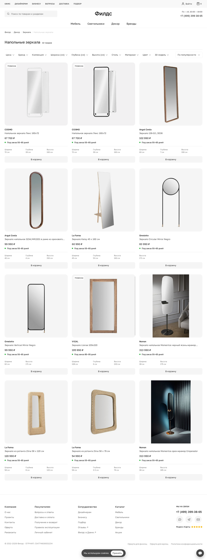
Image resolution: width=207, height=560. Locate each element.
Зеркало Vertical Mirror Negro (20, 345)
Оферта (9, 527)
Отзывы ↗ (83, 527)
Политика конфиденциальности (186, 544)
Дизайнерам (21, 4)
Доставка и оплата (44, 517)
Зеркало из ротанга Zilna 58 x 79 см (91, 451)
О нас (8, 512)
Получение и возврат (46, 522)
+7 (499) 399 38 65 (191, 15)
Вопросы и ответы (44, 512)
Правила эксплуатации (47, 527)
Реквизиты (10, 532)
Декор (115, 23)
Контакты (10, 522)
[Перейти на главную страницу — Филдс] (103, 13)
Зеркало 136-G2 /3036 (151, 133)
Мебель (75, 23)
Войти (189, 3)
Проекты (9, 517)
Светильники (95, 23)
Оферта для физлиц (137, 544)
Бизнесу (36, 4)
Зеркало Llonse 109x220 (84, 345)
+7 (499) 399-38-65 (189, 511)
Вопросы (50, 4)
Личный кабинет (43, 532)
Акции (118, 532)
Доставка (64, 4)
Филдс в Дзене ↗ (87, 532)
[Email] (198, 519)
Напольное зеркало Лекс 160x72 (22, 133)
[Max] (179, 519)
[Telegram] (188, 519)
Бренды (131, 23)
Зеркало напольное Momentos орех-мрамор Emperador (168, 451)
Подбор (78, 4)
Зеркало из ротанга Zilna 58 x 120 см (24, 451)
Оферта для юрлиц (159, 544)
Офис (7, 4)
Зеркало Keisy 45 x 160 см (86, 239)
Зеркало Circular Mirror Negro (154, 239)
